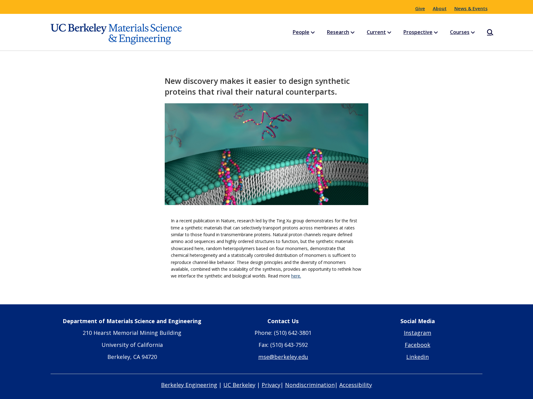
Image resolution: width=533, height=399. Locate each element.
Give (420, 8)
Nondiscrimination (310, 385)
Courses (459, 32)
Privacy (271, 385)
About (440, 8)
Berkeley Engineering (189, 385)
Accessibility (355, 385)
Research (338, 32)
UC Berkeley (239, 385)
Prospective (417, 32)
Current (376, 32)
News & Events (471, 8)
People (301, 32)
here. (296, 276)
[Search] (485, 32)
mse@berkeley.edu (283, 356)
